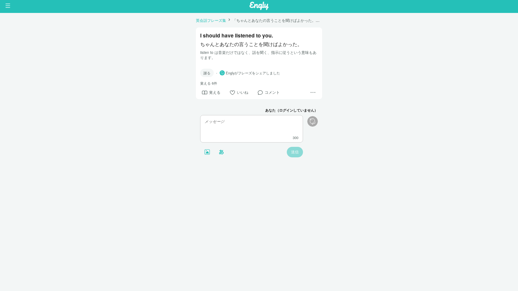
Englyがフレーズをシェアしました (253, 73)
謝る (206, 72)
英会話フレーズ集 (211, 20)
